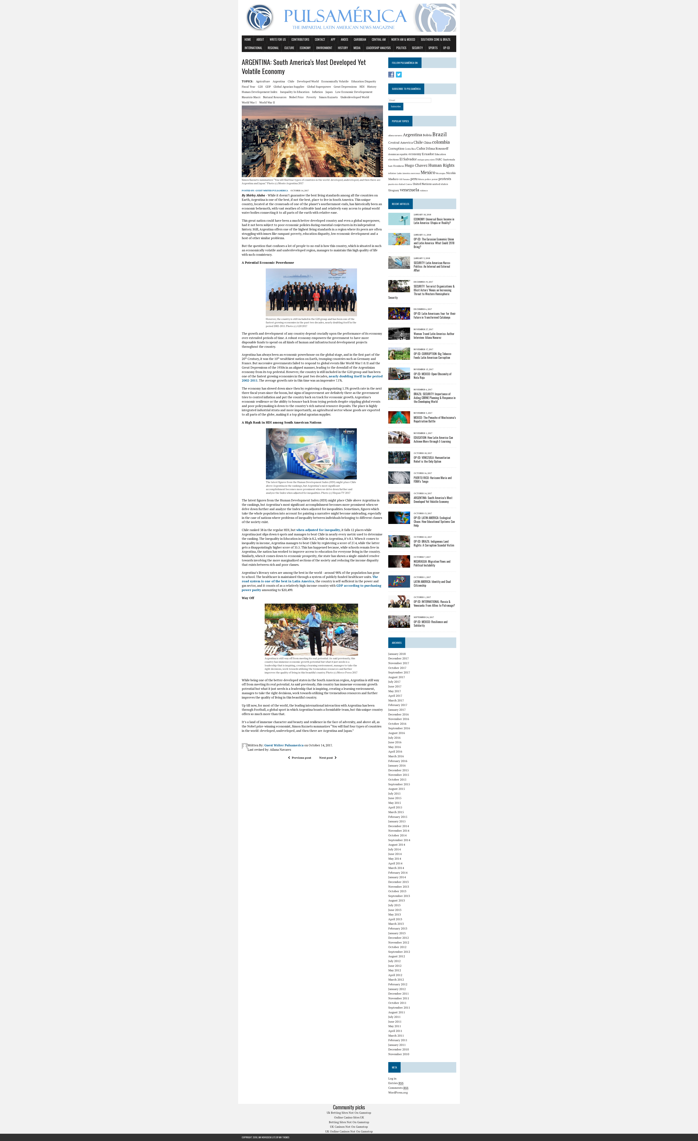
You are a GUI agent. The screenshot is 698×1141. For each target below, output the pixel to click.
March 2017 (396, 700)
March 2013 (396, 924)
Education (440, 154)
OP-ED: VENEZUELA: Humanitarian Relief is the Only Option (432, 459)
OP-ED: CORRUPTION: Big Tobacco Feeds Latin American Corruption (432, 356)
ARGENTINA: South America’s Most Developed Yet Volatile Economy (433, 500)
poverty (311, 97)
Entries (396, 1083)
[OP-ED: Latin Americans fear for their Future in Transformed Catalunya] (399, 317)
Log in (392, 1078)
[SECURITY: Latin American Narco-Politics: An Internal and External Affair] (399, 266)
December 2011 (398, 994)
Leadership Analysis (378, 48)
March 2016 (396, 756)
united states (440, 184)
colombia (441, 142)
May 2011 (394, 1026)
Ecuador (428, 154)
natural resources (274, 97)
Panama (406, 179)
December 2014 (398, 826)
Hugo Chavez (416, 165)
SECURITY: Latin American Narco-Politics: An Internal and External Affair (432, 267)
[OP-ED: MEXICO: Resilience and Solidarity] (399, 625)
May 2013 (394, 914)
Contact (320, 39)
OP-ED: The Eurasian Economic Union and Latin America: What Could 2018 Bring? (434, 243)
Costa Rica (410, 148)
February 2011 (397, 1040)
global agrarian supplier (289, 86)
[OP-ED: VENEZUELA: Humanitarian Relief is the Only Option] (399, 461)
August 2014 (396, 845)
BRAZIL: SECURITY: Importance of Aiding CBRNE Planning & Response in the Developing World (435, 398)
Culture (289, 48)
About (260, 39)
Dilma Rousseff (437, 148)
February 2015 (397, 817)
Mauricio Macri (251, 97)
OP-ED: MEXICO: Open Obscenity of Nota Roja (433, 376)
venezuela (409, 190)
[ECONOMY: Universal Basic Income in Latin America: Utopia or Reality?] (399, 223)
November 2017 (398, 663)
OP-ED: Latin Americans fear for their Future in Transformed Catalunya (435, 315)
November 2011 (398, 998)
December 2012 (398, 938)
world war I (249, 102)
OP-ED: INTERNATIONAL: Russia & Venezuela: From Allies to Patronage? (434, 603)
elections (393, 159)
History (343, 48)
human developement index (259, 92)
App (333, 39)
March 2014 (396, 868)
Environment (324, 48)
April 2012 (395, 975)
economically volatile (335, 81)
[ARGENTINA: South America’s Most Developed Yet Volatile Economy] (399, 501)
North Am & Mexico (403, 39)
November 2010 (398, 1054)
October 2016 (397, 724)
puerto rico (393, 184)
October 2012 (397, 947)
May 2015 (394, 803)
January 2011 (397, 1045)
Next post (326, 758)
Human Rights (441, 165)
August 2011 (396, 1012)
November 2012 (398, 942)
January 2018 (397, 654)
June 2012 (395, 966)
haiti (390, 166)
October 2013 (397, 891)
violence (424, 190)
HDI (362, 86)
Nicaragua (440, 173)
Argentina (279, 81)
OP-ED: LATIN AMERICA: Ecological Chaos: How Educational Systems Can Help (434, 522)
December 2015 (398, 770)
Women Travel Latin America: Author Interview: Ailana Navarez (434, 336)
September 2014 (399, 840)
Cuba (420, 148)
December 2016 (398, 714)
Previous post (301, 758)
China (427, 143)
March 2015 (396, 812)
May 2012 (394, 970)
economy (414, 154)
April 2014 (395, 863)
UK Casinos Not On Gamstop (349, 1127)
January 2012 (397, 989)
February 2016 (397, 761)
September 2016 (399, 728)
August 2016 (396, 733)
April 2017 (395, 696)
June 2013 (395, 910)
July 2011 (394, 1017)
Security (417, 48)
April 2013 (395, 919)
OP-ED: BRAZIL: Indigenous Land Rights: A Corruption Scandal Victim (434, 543)
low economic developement (353, 92)
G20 (260, 86)
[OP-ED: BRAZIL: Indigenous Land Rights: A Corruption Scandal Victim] (399, 545)
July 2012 (394, 961)
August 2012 (396, 956)
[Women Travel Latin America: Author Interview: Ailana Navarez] (399, 337)
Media (357, 48)
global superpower (319, 86)
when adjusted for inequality (318, 530)
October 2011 (397, 1003)
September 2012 (399, 952)
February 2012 (397, 984)
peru (413, 179)
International (253, 48)
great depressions (345, 86)
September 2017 (399, 672)
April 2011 (395, 1031)
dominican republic (398, 154)
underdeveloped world (354, 97)
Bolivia (427, 135)
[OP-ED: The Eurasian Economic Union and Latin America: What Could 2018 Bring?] (399, 243)
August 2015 (396, 789)
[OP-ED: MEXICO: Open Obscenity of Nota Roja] (399, 377)
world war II (267, 102)
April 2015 (395, 807)
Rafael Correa (405, 184)
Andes (344, 39)
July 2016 (394, 738)
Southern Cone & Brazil (436, 39)
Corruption (396, 148)
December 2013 (398, 882)
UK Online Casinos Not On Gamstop (349, 1131)
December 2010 (398, 1049)
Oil (400, 179)
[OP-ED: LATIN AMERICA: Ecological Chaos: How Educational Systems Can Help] (399, 521)
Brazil (439, 134)
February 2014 (397, 873)
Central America (400, 142)
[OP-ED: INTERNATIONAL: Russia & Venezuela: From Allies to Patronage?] (399, 605)
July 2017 (394, 682)
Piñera (421, 179)
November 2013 (398, 887)
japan (329, 92)
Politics (401, 48)
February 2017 (397, 705)
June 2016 (395, 742)
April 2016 (395, 751)
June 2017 (395, 686)
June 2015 (395, 798)
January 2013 (397, 933)
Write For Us (278, 39)
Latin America (403, 173)
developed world (308, 81)
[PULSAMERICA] (349, 18)
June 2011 (395, 1022)
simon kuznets (328, 97)
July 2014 (394, 849)
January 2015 (397, 821)
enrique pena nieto (426, 159)
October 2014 (397, 835)
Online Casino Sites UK (349, 1117)
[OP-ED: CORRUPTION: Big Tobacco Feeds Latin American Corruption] (399, 357)
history (371, 86)
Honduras (398, 165)
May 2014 (394, 859)
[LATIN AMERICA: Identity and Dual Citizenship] (399, 585)
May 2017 (394, 691)
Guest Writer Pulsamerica (271, 190)
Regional (273, 48)
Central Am (379, 39)
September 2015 (399, 784)
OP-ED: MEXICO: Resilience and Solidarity (431, 624)
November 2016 (398, 719)
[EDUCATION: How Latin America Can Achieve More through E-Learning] (399, 441)
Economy (305, 48)
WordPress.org (398, 1092)
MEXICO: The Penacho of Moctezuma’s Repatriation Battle (435, 419)
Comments (398, 1088)
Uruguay (393, 190)
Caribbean (360, 39)
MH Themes (284, 1137)
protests (444, 178)
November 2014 (398, 831)
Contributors (300, 39)
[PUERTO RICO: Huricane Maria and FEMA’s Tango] (399, 481)
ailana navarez (395, 135)
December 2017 (398, 658)
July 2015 (394, 793)
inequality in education (294, 92)
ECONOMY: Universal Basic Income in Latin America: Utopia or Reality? (434, 221)
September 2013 (399, 896)
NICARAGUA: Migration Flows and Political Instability (432, 563)
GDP (268, 86)
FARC (439, 159)
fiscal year (248, 86)
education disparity (363, 81)
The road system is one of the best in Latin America (310, 579)
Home (247, 39)
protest (435, 179)
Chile (291, 81)
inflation (317, 92)
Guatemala (449, 159)
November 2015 (398, 775)
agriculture (263, 81)
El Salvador (408, 159)
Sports (433, 48)
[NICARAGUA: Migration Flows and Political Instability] (399, 565)
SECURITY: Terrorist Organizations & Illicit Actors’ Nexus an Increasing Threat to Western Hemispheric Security (421, 292)
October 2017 (397, 668)
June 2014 (395, 854)
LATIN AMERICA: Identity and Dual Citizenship (432, 583)
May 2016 (394, 747)
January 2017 (397, 710)
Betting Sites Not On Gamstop (349, 1122)
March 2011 (396, 1036)
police (428, 179)
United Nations (422, 184)
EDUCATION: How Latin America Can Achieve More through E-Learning (433, 439)
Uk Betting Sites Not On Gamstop (349, 1113)
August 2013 (396, 900)
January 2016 (397, 765)
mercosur (415, 173)
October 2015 (397, 779)
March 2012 (396, 980)
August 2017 (396, 677)
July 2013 (394, 905)
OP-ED (446, 48)
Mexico (428, 172)
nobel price (296, 97)
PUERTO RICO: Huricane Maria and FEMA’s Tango (433, 480)
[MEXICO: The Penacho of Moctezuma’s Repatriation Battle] (399, 421)
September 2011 (399, 1008)
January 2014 (397, 877)
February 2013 (397, 928)
